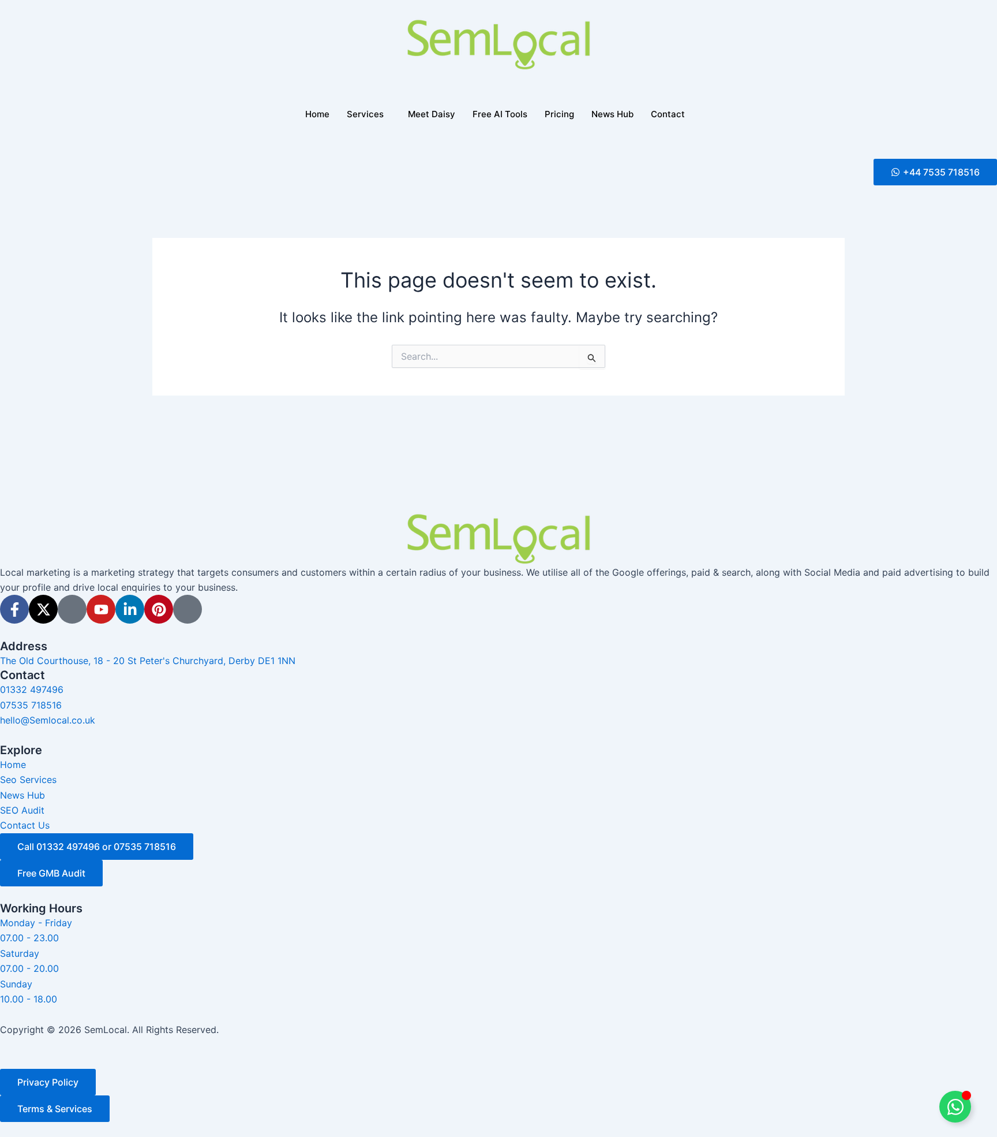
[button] (935, 172)
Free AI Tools (500, 114)
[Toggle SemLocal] (955, 1107)
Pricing (559, 114)
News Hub (612, 114)
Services (365, 114)
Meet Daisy (431, 114)
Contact (668, 114)
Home (317, 114)
